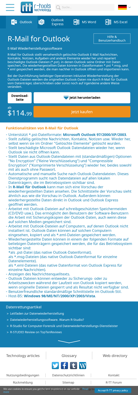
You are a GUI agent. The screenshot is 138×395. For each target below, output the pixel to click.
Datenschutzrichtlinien (68, 375)
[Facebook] (64, 365)
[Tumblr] (73, 365)
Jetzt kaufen (82, 111)
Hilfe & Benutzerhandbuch (112, 38)
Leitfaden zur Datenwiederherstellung (37, 313)
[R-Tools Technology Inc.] (36, 7)
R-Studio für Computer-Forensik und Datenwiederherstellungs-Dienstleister (64, 326)
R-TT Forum (114, 382)
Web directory (115, 355)
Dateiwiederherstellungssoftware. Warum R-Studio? (47, 320)
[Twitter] (55, 365)
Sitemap (68, 382)
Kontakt (113, 375)
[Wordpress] (82, 365)
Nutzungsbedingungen (22, 375)
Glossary (69, 355)
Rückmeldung (23, 382)
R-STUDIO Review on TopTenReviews (36, 332)
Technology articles (23, 355)
